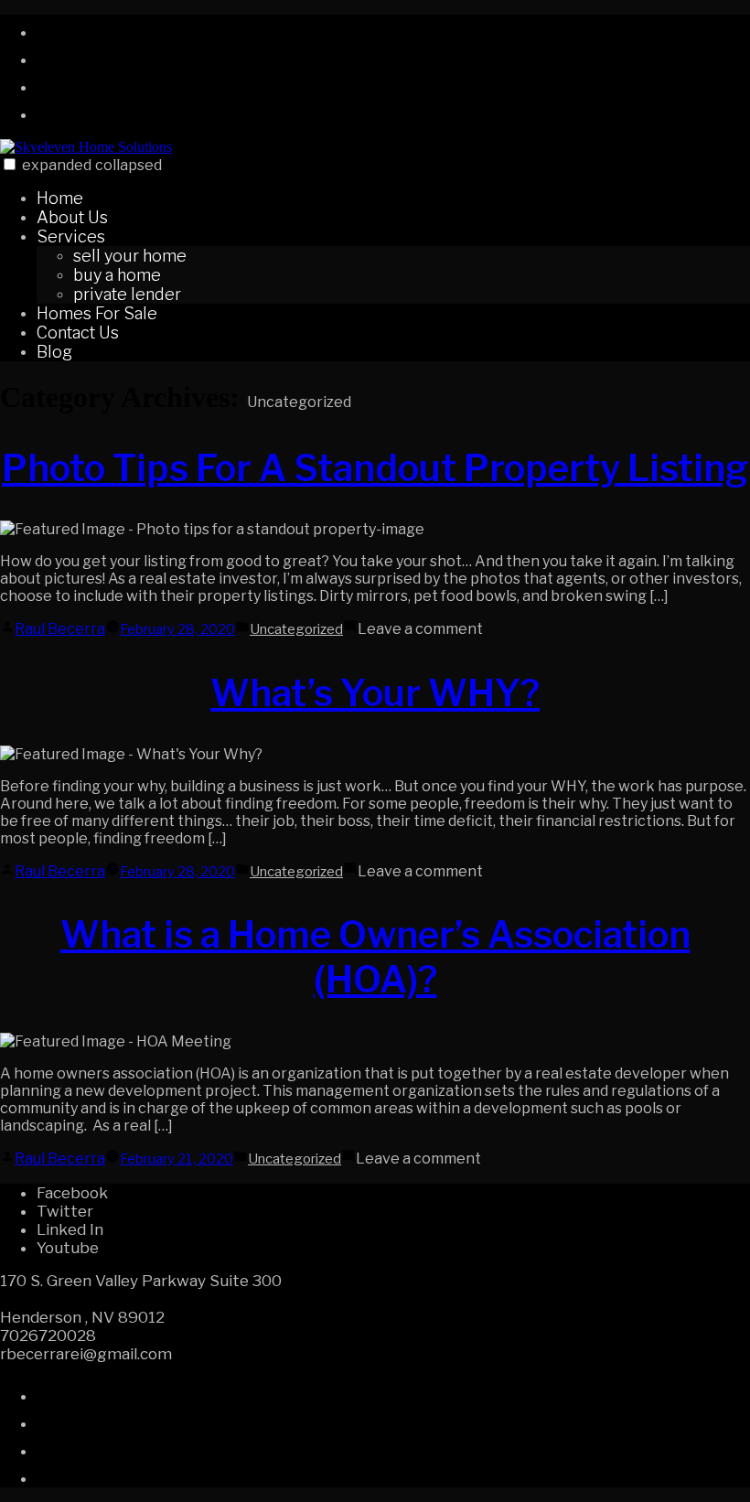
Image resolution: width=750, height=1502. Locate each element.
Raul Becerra (60, 629)
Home (60, 198)
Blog (54, 351)
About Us (72, 217)
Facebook (72, 1193)
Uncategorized (296, 629)
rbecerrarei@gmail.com (86, 1354)
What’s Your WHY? (375, 693)
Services (71, 236)
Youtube (68, 1248)
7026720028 (48, 1335)
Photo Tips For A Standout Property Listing (375, 467)
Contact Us (78, 332)
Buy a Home (117, 274)
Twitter (65, 1211)
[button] (10, 164)
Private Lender (127, 294)
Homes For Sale (97, 313)
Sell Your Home (130, 255)
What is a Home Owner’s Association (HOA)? (375, 957)
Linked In (70, 1229)
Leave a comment (420, 629)
